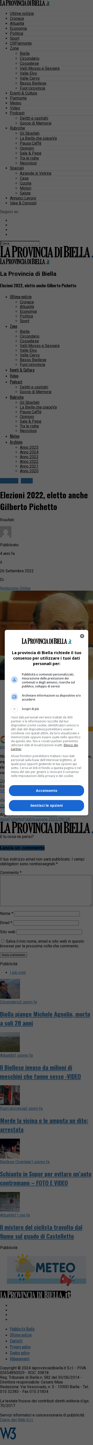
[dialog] (47, 722)
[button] (46, 709)
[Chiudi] (82, 636)
